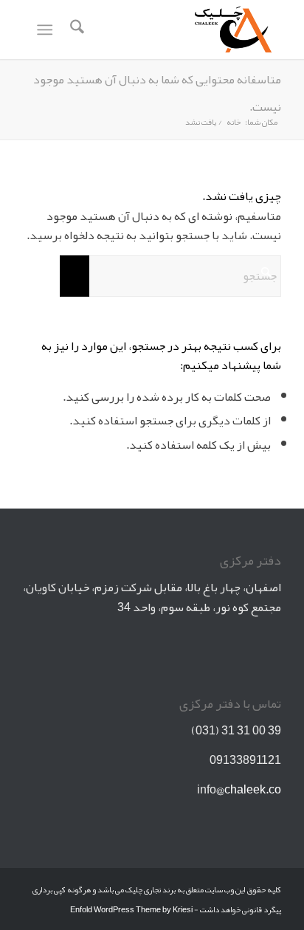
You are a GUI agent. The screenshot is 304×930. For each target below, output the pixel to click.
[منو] (47, 29)
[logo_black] (178, 29)
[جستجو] (74, 29)
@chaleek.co (248, 790)
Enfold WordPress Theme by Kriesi (131, 909)
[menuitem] (74, 29)
